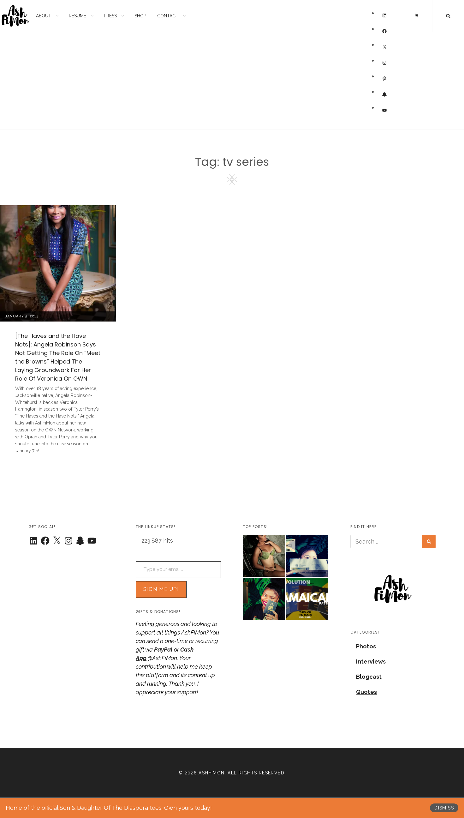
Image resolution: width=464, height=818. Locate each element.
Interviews (371, 661)
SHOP (140, 15)
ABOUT (43, 15)
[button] (393, 589)
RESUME (77, 15)
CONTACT (167, 15)
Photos (366, 646)
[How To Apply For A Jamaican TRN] (307, 556)
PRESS (110, 15)
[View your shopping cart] (416, 15)
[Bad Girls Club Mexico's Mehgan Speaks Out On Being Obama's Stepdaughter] (264, 556)
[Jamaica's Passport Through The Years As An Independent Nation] (307, 599)
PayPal (163, 649)
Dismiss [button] (444, 807)
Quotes (366, 692)
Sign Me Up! (161, 589)
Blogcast (369, 676)
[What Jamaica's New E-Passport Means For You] (264, 599)
